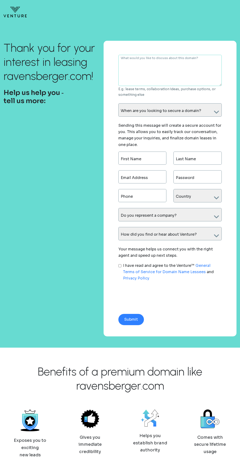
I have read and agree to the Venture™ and (168, 272)
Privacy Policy (136, 278)
